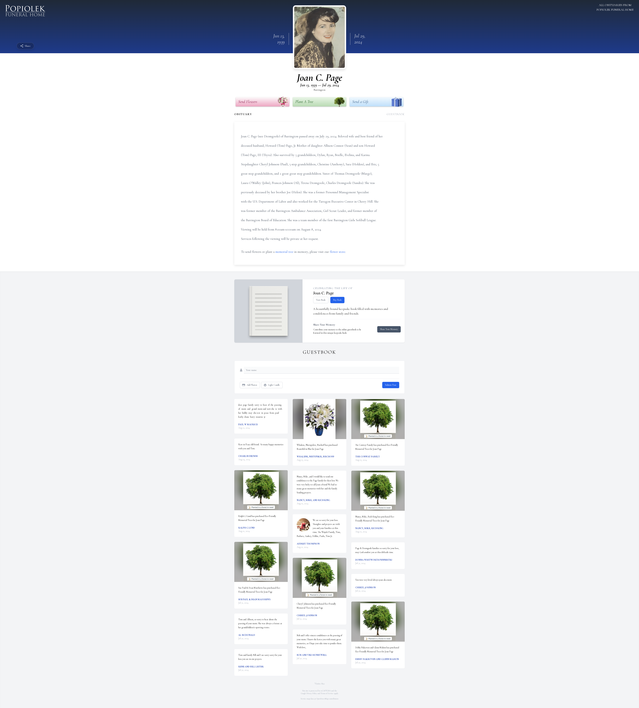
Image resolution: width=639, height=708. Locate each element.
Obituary (243, 114)
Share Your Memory (389, 329)
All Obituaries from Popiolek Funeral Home (615, 7)
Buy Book (337, 300)
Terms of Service (327, 693)
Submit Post (390, 385)
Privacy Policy (312, 693)
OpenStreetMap (322, 699)
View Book (320, 300)
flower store (337, 252)
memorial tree (284, 252)
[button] (261, 490)
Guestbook (396, 114)
